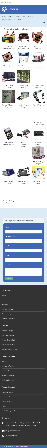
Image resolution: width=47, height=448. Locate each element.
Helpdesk (5, 305)
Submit (8, 278)
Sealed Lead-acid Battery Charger (23, 144)
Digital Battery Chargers (23, 67)
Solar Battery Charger (8, 182)
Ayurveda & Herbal (8, 375)
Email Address (10, 236)
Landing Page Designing (10, 349)
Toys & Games (7, 401)
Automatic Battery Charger (8, 47)
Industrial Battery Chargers (8, 106)
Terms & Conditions (8, 318)
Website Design (7, 331)
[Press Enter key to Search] (44, 2)
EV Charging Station (23, 86)
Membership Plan (8, 309)
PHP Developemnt (8, 335)
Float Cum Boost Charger (38, 86)
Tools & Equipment (8, 411)
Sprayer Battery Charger (23, 182)
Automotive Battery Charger (23, 47)
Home (4, 17)
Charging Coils (8, 66)
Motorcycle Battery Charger (38, 124)
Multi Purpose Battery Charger (8, 143)
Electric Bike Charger (8, 86)
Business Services (8, 380)
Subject (8, 255)
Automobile (6, 371)
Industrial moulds (8, 392)
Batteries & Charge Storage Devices (20, 17)
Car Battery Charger (38, 47)
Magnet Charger (38, 105)
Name (7, 226)
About (4, 300)
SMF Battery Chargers (38, 143)
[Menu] (42, 9)
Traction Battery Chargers (38, 182)
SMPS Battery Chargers (38, 163)
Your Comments (11, 264)
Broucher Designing (8, 345)
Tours (4, 406)
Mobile (8, 245)
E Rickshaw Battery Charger (38, 67)
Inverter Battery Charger (23, 106)
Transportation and (8, 397)
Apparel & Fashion (8, 366)
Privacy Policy (6, 314)
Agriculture (5, 361)
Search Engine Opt (8, 340)
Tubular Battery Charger (8, 202)
